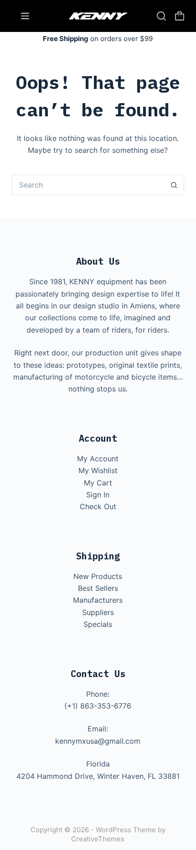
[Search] (161, 16)
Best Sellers (98, 588)
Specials (97, 624)
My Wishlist (98, 470)
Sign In (97, 494)
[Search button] (174, 185)
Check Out (98, 506)
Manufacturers (98, 600)
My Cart (98, 482)
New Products (97, 576)
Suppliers (98, 612)
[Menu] (25, 16)
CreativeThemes (97, 838)
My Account (98, 458)
